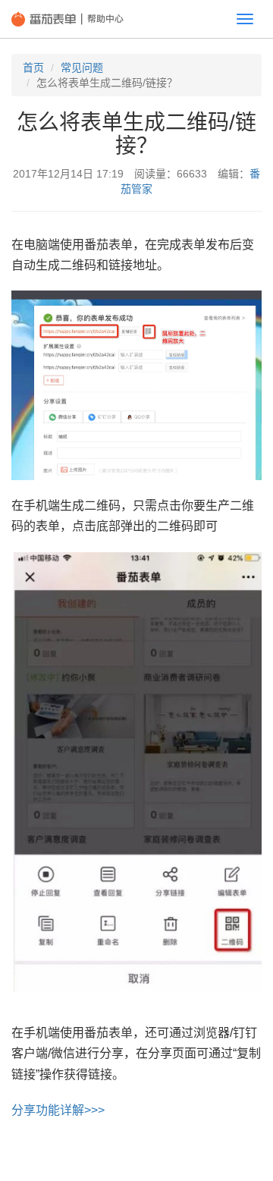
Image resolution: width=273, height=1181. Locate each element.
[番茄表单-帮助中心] (67, 19)
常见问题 (82, 67)
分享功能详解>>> (58, 1110)
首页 (33, 67)
